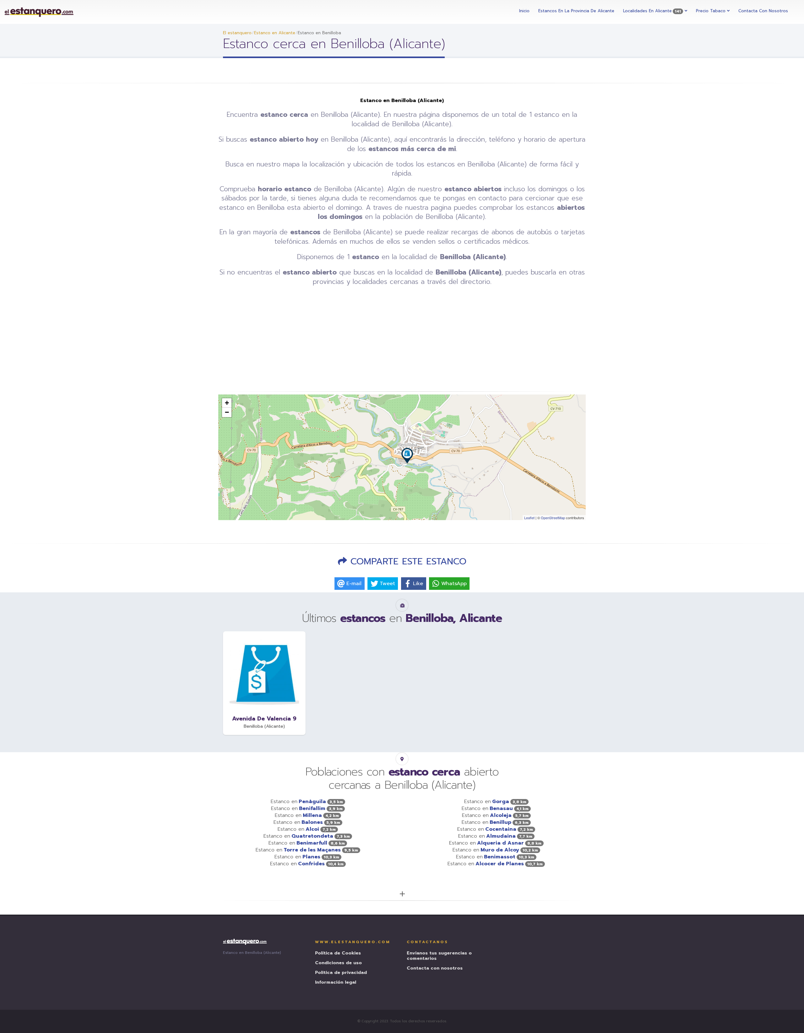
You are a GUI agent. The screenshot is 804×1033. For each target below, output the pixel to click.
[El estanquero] (39, 12)
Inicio (524, 11)
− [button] (227, 412)
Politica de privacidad (341, 973)
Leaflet (529, 517)
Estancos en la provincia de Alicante (576, 11)
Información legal (335, 982)
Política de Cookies (338, 953)
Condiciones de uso (338, 963)
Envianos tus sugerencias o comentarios (439, 956)
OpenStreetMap (553, 517)
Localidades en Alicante (652, 11)
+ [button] (227, 403)
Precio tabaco (711, 11)
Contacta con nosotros (763, 11)
